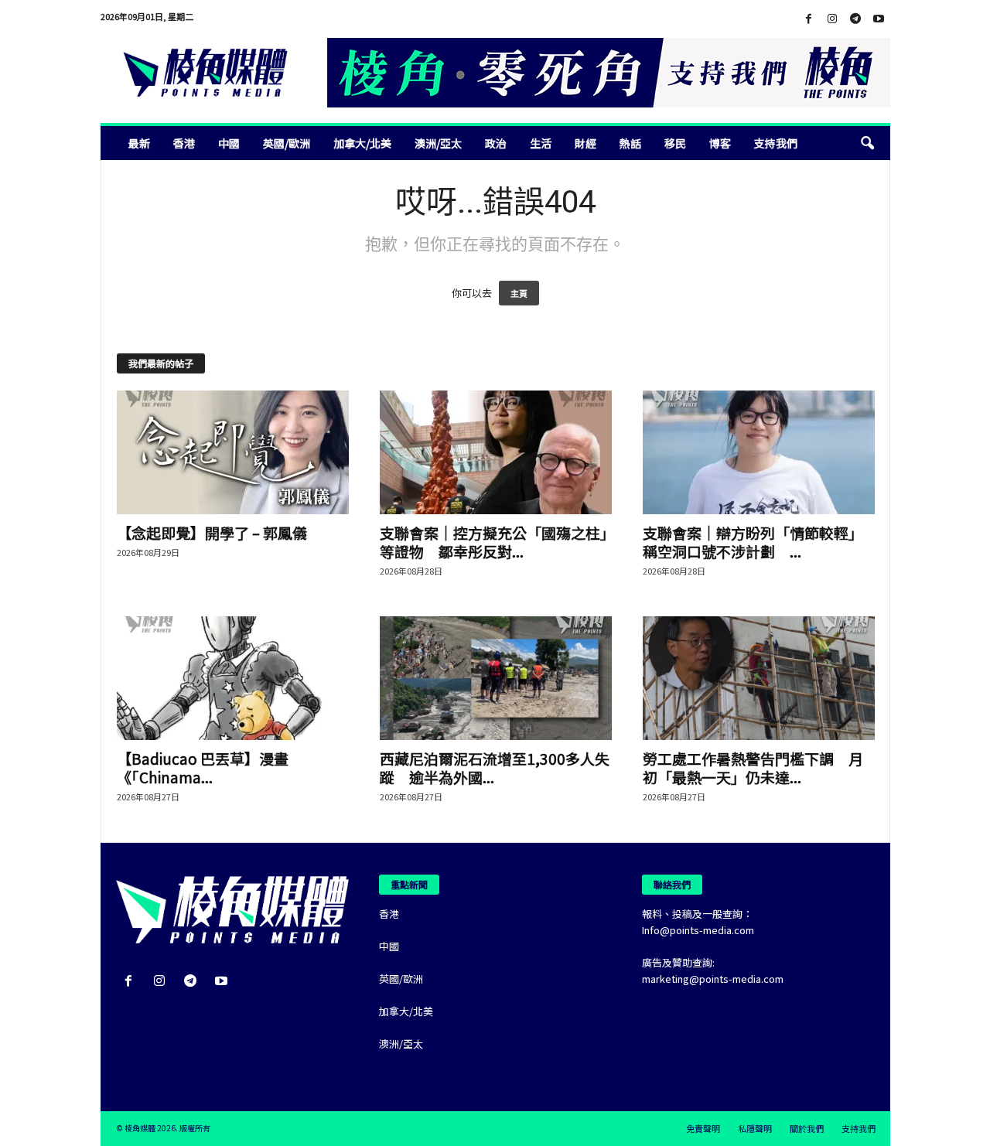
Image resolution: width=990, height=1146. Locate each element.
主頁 (518, 293)
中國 (229, 143)
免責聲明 (703, 1128)
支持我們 (775, 143)
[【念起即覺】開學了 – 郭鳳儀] (233, 452)
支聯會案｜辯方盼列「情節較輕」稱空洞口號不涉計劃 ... (753, 541)
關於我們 (807, 1128)
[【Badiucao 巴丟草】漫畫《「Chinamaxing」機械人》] (233, 678)
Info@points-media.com (698, 930)
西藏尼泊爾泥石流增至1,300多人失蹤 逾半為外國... (494, 767)
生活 (540, 143)
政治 (496, 143)
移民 (675, 143)
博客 (720, 143)
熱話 (630, 143)
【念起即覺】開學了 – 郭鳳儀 (212, 532)
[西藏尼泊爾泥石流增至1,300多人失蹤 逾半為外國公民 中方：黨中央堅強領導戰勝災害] (496, 678)
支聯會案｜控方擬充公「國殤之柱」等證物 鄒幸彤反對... (494, 541)
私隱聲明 (755, 1128)
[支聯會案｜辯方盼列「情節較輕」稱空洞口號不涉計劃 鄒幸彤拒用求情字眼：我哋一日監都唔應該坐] (759, 452)
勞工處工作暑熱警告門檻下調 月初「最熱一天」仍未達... (753, 767)
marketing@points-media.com (712, 978)
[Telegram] (855, 19)
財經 (585, 143)
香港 (184, 143)
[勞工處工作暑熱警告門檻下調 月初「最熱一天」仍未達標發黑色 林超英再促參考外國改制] (759, 678)
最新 (139, 143)
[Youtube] (878, 19)
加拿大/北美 (362, 143)
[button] (867, 143)
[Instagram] (832, 19)
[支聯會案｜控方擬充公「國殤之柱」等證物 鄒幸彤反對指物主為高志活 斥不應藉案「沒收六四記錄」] (496, 452)
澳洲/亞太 (438, 143)
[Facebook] (809, 19)
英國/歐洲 (286, 143)
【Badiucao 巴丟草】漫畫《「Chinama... (202, 767)
